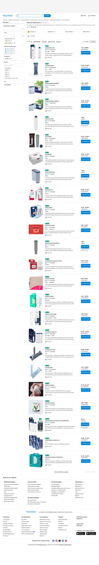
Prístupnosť (5, 536)
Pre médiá (5, 527)
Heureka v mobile (25, 521)
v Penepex (83, 421)
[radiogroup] (13, 51)
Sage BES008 (48, 154)
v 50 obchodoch (84, 49)
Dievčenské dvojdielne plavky (10, 497)
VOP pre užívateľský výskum (27, 534)
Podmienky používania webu (65, 545)
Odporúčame (78, 482)
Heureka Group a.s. (42, 545)
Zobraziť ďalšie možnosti (10, 78)
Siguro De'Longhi (49, 119)
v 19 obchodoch (84, 138)
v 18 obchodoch (84, 351)
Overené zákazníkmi (62, 519)
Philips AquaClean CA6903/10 (52, 83)
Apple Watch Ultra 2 (79, 488)
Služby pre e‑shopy (44, 523)
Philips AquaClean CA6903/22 (52, 101)
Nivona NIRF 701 (49, 190)
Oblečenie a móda (79, 497)
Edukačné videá (43, 534)
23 (93, 472)
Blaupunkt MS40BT (55, 486)
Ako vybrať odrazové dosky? (34, 504)
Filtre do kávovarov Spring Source (35, 488)
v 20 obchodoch (84, 102)
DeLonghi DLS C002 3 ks (51, 332)
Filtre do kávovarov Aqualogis (34, 484)
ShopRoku (60, 521)
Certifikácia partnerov (63, 525)
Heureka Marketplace (44, 525)
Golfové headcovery (8, 490)
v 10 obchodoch (84, 386)
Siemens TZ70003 (49, 296)
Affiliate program (43, 532)
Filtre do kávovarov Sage (33, 490)
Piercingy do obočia (8, 495)
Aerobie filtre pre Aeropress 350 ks (53, 261)
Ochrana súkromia (25, 530)
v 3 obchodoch (84, 227)
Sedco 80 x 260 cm (55, 484)
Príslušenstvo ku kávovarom (55, 20)
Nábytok (77, 495)
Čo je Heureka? (6, 519)
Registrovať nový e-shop (45, 521)
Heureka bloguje (6, 530)
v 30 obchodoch (84, 298)
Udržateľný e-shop (62, 530)
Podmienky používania (8, 523)
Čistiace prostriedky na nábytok (11, 484)
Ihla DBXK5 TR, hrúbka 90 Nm (58, 492)
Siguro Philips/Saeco (50, 172)
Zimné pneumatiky (79, 494)
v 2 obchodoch (84, 333)
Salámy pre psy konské (9, 494)
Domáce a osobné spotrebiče (14, 20)
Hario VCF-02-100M (49, 278)
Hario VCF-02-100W (50, 225)
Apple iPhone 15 (78, 484)
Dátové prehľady (43, 530)
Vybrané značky (32, 482)
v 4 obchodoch (84, 280)
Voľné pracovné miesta (8, 525)
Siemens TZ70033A (49, 385)
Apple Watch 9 (78, 486)
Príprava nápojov (34, 20)
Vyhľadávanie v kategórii (9, 26)
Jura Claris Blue (49, 367)
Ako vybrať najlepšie (33, 498)
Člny (5, 492)
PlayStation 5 (78, 490)
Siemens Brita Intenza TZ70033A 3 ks (54, 457)
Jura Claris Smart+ (49, 65)
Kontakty (5, 521)
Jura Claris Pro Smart (50, 349)
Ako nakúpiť (24, 519)
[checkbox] (4, 39)
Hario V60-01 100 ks (50, 403)
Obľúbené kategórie (9, 482)
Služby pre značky (44, 527)
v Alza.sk (83, 119)
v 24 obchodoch (84, 85)
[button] (12, 28)
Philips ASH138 (48, 207)
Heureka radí (24, 523)
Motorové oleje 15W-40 (9, 499)
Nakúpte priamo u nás (26, 525)
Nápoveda (42, 536)
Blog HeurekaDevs (7, 532)
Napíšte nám (79, 518)
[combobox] (30, 15)
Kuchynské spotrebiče (25, 20)
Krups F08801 (48, 136)
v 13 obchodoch (84, 262)
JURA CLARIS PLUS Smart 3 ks (52, 440)
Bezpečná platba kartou (26, 532)
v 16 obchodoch (84, 156)
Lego (76, 492)
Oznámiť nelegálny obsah (8, 534)
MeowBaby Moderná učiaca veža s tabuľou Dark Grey (61, 488)
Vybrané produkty (56, 482)
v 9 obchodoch (84, 209)
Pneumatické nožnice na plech (11, 488)
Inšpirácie (60, 527)
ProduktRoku (61, 523)
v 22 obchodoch (84, 67)
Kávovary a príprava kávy (44, 20)
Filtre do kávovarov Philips (33, 486)
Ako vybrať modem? (32, 500)
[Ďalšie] (95, 472)
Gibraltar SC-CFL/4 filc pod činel (58, 490)
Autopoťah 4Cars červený (57, 494)
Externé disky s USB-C (9, 501)
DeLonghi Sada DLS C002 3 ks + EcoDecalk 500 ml (57, 420)
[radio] (4, 49)
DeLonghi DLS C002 (50, 48)
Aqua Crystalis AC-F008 (50, 314)
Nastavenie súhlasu (25, 527)
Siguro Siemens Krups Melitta (52, 243)
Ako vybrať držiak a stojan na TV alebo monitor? (37, 502)
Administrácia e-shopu (45, 519)
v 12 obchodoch (84, 369)
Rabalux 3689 (54, 495)
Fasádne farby (7, 486)
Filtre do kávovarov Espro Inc (34, 492)
